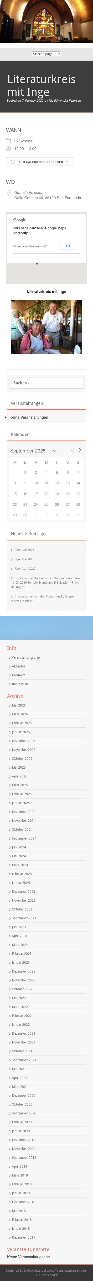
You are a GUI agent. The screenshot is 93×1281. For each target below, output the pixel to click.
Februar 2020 (22, 1122)
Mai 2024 (19, 856)
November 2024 (24, 821)
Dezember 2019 (23, 1140)
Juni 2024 (19, 847)
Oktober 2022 (22, 989)
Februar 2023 (22, 954)
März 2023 (20, 945)
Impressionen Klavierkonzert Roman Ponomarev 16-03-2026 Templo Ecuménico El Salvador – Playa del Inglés (45, 582)
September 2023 (24, 918)
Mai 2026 (19, 705)
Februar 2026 (22, 723)
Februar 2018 (22, 1220)
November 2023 (24, 900)
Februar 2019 (22, 1184)
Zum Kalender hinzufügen (40, 162)
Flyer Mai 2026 (24, 559)
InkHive (29, 1270)
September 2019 (24, 1157)
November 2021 (24, 1042)
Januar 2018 (21, 1228)
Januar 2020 (21, 1131)
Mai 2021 (19, 1069)
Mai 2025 (19, 767)
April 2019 (19, 1166)
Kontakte (18, 675)
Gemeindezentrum (30, 192)
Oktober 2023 (22, 909)
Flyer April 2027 (25, 568)
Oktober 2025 (22, 758)
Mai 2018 (19, 1211)
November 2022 (24, 980)
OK (68, 246)
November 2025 (24, 750)
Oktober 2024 (22, 829)
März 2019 (20, 1175)
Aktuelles (18, 666)
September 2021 (24, 1060)
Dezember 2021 (23, 1033)
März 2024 (20, 865)
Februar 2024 (22, 874)
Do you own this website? (29, 246)
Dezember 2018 (23, 1202)
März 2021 (20, 1087)
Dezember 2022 (23, 971)
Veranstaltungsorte (26, 657)
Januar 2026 (21, 732)
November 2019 (24, 1149)
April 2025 (19, 776)
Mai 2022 (19, 998)
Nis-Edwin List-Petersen (65, 100)
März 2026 (20, 714)
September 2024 (24, 838)
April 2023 (19, 936)
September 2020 (24, 1113)
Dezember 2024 (23, 812)
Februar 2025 (22, 794)
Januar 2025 (21, 803)
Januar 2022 (21, 1024)
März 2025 (20, 785)
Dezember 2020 (23, 1095)
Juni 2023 (19, 927)
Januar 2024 (21, 883)
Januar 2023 (21, 962)
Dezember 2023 (23, 891)
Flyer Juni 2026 (24, 549)
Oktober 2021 (22, 1051)
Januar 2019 (21, 1193)
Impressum (20, 684)
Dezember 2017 (23, 1237)
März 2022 (20, 1007)
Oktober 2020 (22, 1104)
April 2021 (19, 1078)
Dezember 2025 (23, 741)
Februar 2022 (22, 1016)
